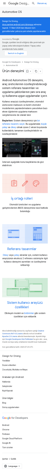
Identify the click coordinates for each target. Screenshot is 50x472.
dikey (13, 127)
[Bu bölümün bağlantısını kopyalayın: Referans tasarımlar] (40, 249)
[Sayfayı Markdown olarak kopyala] (36, 71)
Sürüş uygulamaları (10, 407)
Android (5, 425)
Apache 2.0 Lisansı (9, 336)
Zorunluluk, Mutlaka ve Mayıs (15, 370)
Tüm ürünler (7, 447)
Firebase (6, 434)
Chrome (5, 429)
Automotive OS (12, 12)
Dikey (5, 255)
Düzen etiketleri (9, 365)
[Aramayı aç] (33, 3)
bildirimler (29, 313)
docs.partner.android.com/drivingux (17, 24)
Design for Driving (24, 3)
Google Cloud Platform (12, 438)
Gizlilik (13, 459)
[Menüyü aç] (4, 3)
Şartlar (5, 459)
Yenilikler (6, 361)
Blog (4, 403)
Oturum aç (42, 3)
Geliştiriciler (7, 386)
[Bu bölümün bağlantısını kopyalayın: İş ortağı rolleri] (36, 198)
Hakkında (6, 382)
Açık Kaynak (7, 391)
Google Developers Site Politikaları (19, 339)
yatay (16, 255)
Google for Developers (11, 62)
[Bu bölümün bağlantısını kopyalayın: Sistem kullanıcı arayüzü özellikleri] (32, 307)
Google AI (6, 443)
